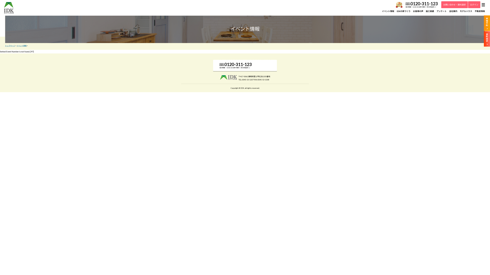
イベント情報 (388, 11)
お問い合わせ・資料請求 (454, 4)
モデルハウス (466, 11)
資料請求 (487, 37)
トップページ (10, 46)
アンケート (442, 11)
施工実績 (430, 11)
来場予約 (487, 21)
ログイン (474, 4)
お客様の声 (418, 11)
